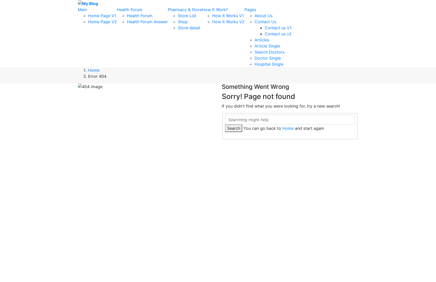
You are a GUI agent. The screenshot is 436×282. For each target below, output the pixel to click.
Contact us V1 (278, 27)
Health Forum (129, 9)
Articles (262, 39)
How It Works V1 (228, 15)
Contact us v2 (278, 33)
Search (233, 128)
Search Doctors (269, 52)
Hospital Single (269, 64)
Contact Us (265, 21)
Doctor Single (268, 58)
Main (82, 9)
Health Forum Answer (147, 21)
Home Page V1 (102, 15)
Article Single (267, 45)
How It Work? (215, 9)
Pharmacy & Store (185, 9)
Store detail (189, 27)
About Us (263, 15)
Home (93, 70)
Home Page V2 (102, 21)
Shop (183, 21)
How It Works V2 (228, 21)
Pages (250, 9)
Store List (187, 15)
